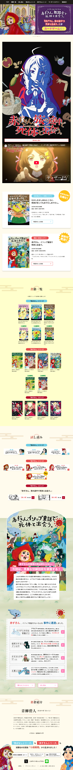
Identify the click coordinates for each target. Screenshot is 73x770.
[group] (36, 19)
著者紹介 (64, 2)
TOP (7, 2)
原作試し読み (36, 140)
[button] (34, 36)
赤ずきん (41, 2)
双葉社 (19, 765)
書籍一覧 (13, 2)
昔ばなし (30, 2)
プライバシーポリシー (30, 765)
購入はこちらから (23, 685)
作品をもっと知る (38, 222)
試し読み (20, 2)
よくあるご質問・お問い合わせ (47, 765)
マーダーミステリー (54, 2)
